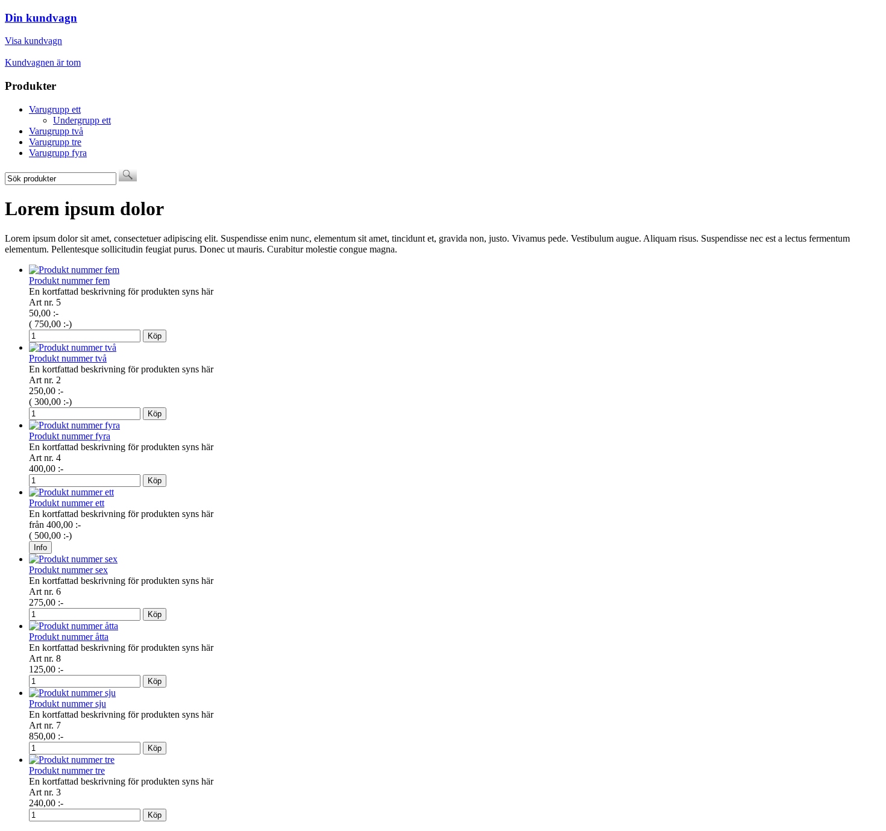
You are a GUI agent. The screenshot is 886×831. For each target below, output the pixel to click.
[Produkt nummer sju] (72, 693)
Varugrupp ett (55, 109)
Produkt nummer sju (67, 703)
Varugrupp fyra (58, 153)
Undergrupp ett (82, 120)
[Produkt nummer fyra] (74, 425)
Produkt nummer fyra (69, 436)
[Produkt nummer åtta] (73, 626)
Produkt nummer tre (67, 770)
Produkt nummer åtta (68, 637)
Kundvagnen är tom (43, 62)
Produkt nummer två (68, 358)
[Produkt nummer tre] (72, 759)
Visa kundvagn (33, 41)
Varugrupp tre (55, 142)
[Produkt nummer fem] (74, 270)
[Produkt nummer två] (72, 347)
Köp (155, 335)
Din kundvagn (41, 17)
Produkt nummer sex (68, 570)
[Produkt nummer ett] (71, 492)
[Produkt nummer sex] (73, 559)
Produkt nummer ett (66, 503)
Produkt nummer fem (69, 280)
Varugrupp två (56, 131)
